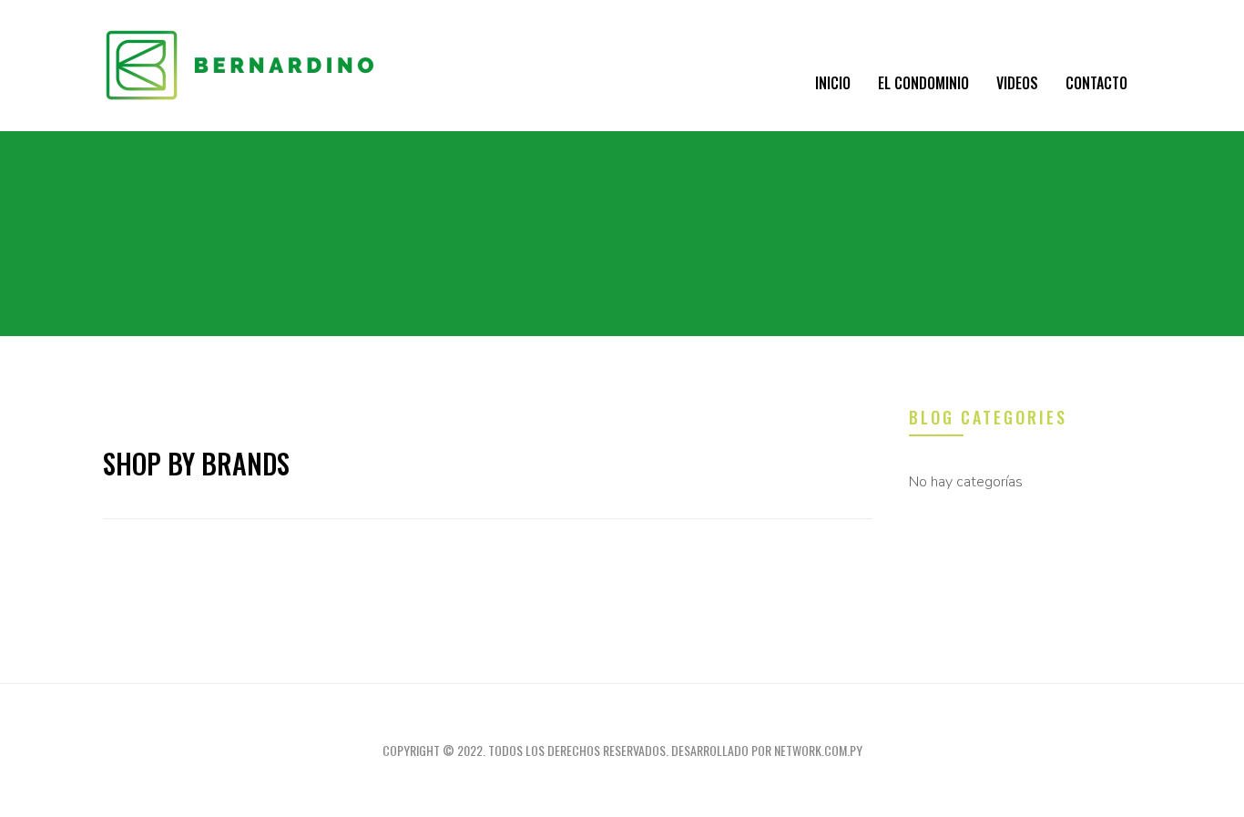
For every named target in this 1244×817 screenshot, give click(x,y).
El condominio (923, 83)
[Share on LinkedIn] (464, 551)
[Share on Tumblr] (497, 551)
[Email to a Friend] (595, 551)
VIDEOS (1017, 83)
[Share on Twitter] (431, 551)
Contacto (1096, 83)
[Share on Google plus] (530, 551)
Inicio (833, 83)
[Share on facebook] (398, 551)
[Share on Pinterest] (562, 551)
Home (590, 277)
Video (654, 277)
